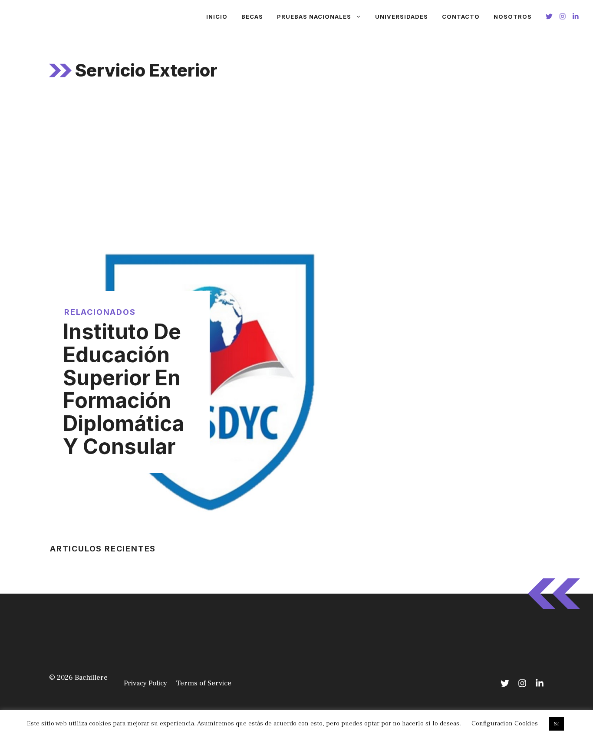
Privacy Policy (145, 683)
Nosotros (513, 16)
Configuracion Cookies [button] (504, 723)
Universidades (401, 16)
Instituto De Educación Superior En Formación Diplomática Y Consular (123, 389)
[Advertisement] (296, 165)
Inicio (216, 16)
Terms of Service (203, 683)
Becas (252, 16)
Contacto (461, 16)
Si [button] (556, 723)
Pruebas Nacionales (314, 16)
